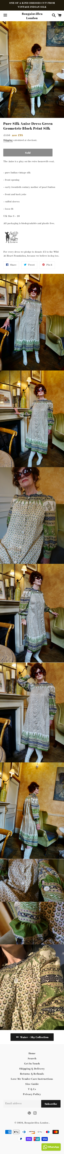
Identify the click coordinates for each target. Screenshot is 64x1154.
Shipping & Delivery (32, 1068)
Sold (28, 152)
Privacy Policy (32, 1094)
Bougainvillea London (32, 16)
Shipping (8, 140)
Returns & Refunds (32, 1073)
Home (32, 1053)
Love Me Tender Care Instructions (32, 1078)
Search (32, 1058)
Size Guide (32, 1083)
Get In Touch (32, 1063)
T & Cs (32, 1089)
